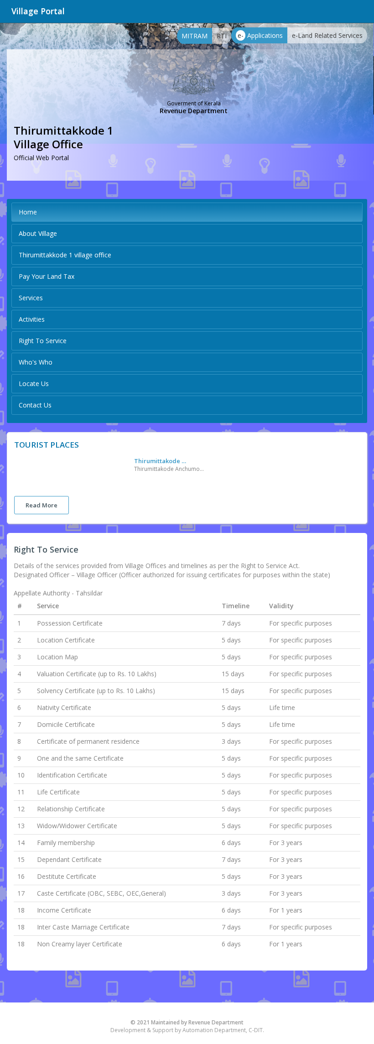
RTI (222, 35)
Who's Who (35, 362)
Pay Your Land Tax (46, 276)
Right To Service (43, 340)
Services (31, 297)
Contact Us (35, 405)
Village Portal (38, 10)
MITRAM (195, 35)
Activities (32, 319)
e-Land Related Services (327, 35)
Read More (41, 505)
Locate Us (34, 383)
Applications (260, 35)
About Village (38, 233)
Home (28, 212)
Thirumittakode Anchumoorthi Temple (161, 461)
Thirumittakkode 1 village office (65, 255)
